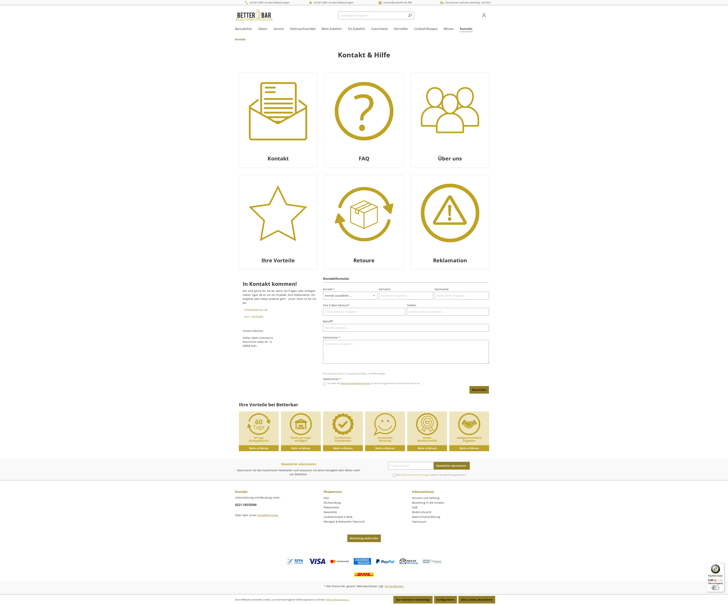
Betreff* (328, 321)
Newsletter (330, 512)
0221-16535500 (253, 317)
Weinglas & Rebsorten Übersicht (344, 521)
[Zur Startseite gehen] (254, 14)
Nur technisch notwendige (413, 599)
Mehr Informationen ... (338, 599)
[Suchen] (409, 15)
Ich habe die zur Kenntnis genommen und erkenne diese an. (374, 383)
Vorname (384, 289)
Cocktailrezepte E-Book (338, 517)
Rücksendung (332, 502)
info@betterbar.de (255, 310)
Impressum (419, 521)
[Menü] (722, 564)
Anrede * (329, 289)
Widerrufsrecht (421, 512)
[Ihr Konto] (484, 15)
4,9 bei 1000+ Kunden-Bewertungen (269, 2)
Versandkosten (394, 586)
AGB (414, 507)
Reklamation (331, 507)
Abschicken (479, 390)
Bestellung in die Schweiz (428, 502)
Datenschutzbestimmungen (355, 383)
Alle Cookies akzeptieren (477, 599)
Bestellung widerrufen (364, 538)
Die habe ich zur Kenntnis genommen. (431, 474)
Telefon (411, 305)
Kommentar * (331, 337)
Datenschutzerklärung (426, 517)
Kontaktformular (267, 515)
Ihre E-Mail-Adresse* (336, 305)
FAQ (326, 498)
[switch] (715, 587)
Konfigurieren (445, 599)
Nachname (442, 289)
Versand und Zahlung (425, 498)
